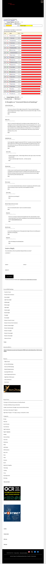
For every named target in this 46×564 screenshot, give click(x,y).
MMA (4, 444)
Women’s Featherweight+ (9, 325)
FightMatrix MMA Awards (9, 377)
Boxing (4, 419)
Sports (4, 462)
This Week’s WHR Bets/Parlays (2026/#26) (11, 404)
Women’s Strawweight (8, 333)
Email (25, 264)
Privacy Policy (16, 552)
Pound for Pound (7, 292)
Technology (5, 467)
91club (5, 341)
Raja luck (5, 544)
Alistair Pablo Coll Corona (10, 203)
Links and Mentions (8, 379)
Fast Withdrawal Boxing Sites (21, 556)
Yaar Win (28, 556)
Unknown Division (7, 338)
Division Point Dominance (9, 294)
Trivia (4, 473)
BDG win (5, 539)
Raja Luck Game (7, 481)
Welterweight (7, 304)
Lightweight (6, 307)
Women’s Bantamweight (8, 328)
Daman (14, 556)
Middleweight (6, 302)
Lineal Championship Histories (10, 374)
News (4, 454)
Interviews (5, 439)
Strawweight (6, 317)
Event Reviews (6, 426)
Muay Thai (5, 452)
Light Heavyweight (7, 299)
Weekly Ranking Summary (9, 369)
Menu (42, 2)
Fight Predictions (6, 429)
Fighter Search (7, 361)
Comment (8, 252)
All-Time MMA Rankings (8, 364)
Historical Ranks (6, 436)
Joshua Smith (8, 105)
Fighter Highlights (6, 431)
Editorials (5, 421)
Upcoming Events (6, 475)
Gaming (4, 434)
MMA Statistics (6, 449)
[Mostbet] (12, 521)
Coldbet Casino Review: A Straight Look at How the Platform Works (16, 407)
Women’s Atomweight (8, 335)
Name (6, 264)
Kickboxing (5, 442)
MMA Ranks (5, 447)
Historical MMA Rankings (9, 366)
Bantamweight (7, 312)
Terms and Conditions (23, 552)
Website (7, 270)
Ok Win (5, 528)
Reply (9, 113)
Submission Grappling (7, 465)
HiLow (6, 182)
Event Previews (6, 424)
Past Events (6, 382)
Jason (7, 151)
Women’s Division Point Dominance (11, 322)
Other (4, 457)
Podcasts (5, 460)
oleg (7, 212)
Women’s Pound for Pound (9, 320)
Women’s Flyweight (8, 330)
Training (5, 470)
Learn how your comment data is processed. (28, 279)
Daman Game (6, 533)
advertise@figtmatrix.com (17, 219)
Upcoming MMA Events (8, 371)
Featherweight (7, 310)
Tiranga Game (33, 556)
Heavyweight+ (7, 297)
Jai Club (11, 556)
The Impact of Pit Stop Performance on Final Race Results (14, 402)
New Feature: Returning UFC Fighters (10, 410)
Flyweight (6, 315)
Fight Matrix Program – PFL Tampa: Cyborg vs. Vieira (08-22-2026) (16, 412)
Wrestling (5, 478)
